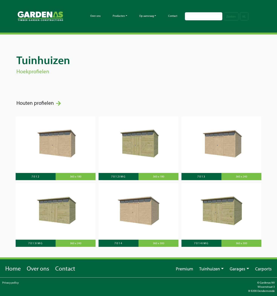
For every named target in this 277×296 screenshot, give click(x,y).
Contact (172, 16)
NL (244, 16)
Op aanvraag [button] (146, 16)
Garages (237, 269)
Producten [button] (119, 16)
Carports (263, 269)
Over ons (95, 16)
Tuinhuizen (209, 269)
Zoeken (231, 16)
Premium (184, 269)
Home (13, 268)
